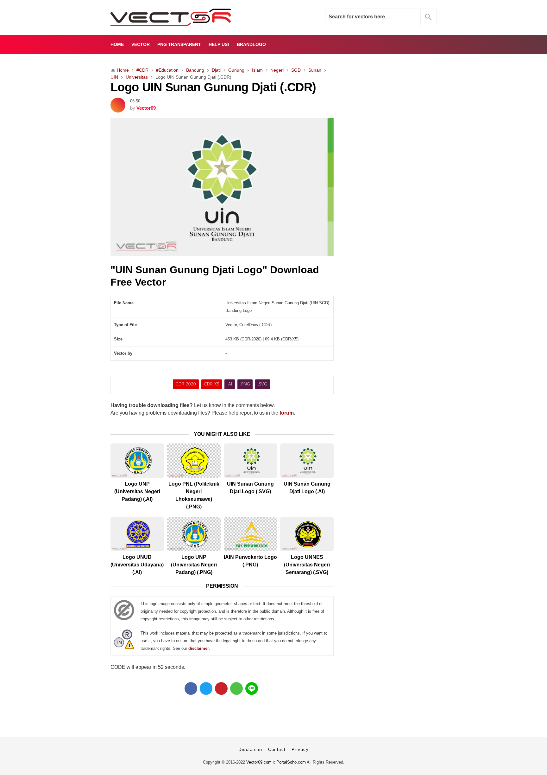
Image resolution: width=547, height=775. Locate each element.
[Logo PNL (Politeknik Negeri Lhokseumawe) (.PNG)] (194, 460)
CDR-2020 (186, 384)
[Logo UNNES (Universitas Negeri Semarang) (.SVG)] (307, 534)
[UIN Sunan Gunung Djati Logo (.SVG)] (250, 460)
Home (117, 44)
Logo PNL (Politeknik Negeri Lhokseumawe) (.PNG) (193, 495)
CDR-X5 (211, 384)
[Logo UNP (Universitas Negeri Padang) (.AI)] (137, 460)
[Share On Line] (251, 688)
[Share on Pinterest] (221, 688)
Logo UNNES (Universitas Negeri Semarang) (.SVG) (307, 564)
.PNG (245, 384)
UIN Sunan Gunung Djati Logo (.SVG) (250, 487)
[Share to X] (206, 688)
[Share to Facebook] (191, 688)
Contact (277, 749)
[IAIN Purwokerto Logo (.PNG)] (250, 534)
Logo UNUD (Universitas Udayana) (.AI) (137, 564)
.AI (229, 384)
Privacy (300, 749)
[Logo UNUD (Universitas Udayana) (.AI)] (137, 534)
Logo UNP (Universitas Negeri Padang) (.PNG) (194, 564)
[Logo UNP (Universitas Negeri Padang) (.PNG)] (194, 534)
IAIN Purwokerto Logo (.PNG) (250, 560)
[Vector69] (190, 17)
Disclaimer (250, 749)
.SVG (262, 384)
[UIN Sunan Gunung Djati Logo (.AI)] (307, 460)
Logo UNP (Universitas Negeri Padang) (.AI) (137, 491)
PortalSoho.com (291, 762)
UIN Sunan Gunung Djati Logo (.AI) (307, 487)
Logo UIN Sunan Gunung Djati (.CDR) (213, 87)
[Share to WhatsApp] (236, 688)
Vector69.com (259, 762)
